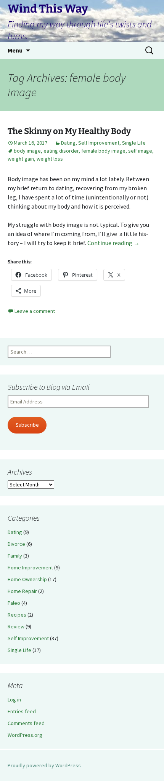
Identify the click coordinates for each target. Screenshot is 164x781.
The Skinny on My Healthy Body (69, 131)
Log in (14, 699)
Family (15, 555)
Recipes (17, 614)
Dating (68, 142)
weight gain (21, 158)
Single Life (134, 142)
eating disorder (61, 150)
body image (27, 150)
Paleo (14, 602)
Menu (15, 50)
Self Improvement (98, 142)
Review (16, 626)
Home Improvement (30, 567)
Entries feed (22, 711)
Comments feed (26, 723)
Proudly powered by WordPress (44, 765)
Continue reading (113, 243)
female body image (103, 150)
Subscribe (27, 424)
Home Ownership (27, 579)
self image (140, 150)
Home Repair (22, 591)
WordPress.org (25, 735)
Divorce (16, 543)
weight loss (50, 158)
